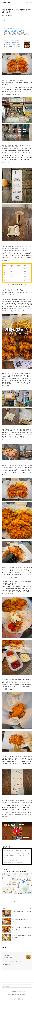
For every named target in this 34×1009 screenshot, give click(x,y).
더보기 (30, 908)
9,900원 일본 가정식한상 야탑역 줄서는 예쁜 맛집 (12, 42)
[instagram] (15, 999)
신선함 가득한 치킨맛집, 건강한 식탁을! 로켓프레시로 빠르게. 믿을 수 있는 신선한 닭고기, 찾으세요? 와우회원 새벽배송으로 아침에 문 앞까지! (16, 34)
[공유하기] (7, 901)
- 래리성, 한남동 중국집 (10, 860)
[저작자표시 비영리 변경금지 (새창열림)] (20, 901)
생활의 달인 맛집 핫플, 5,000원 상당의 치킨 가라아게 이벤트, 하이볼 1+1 (12, 45)
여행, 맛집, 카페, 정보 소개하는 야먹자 (12, 961)
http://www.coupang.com (10, 28)
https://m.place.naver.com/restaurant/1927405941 (15, 40)
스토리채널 (13, 991)
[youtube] (19, 999)
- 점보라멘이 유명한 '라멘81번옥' (13, 862)
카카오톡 (19, 991)
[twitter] (11, 999)
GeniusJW (6, 2)
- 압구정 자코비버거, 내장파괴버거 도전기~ (15, 851)
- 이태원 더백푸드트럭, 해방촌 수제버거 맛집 (16, 853)
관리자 (23, 991)
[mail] (22, 999)
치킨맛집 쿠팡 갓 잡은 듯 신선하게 (14, 31)
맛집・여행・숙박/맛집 (7, 15)
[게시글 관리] (9, 901)
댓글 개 (4, 948)
